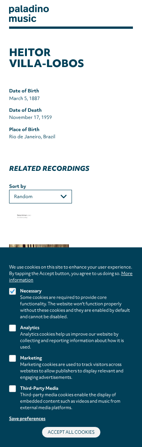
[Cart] (121, 13)
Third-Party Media (39, 388)
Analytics (29, 328)
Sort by (17, 186)
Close (130, 260)
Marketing (31, 358)
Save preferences (27, 419)
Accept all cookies (71, 432)
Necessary (31, 291)
